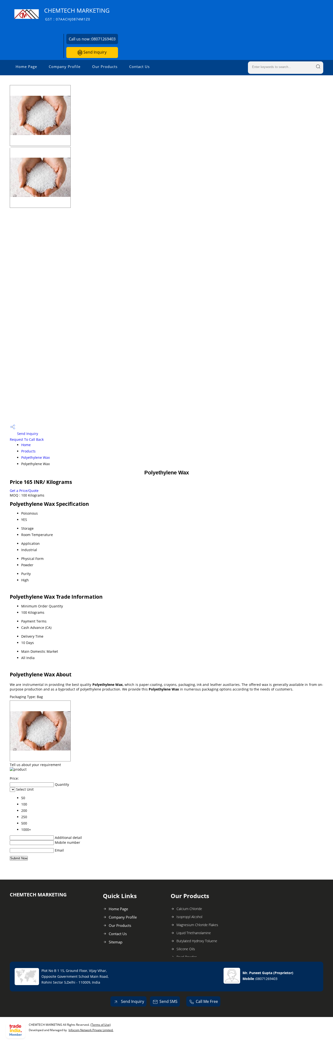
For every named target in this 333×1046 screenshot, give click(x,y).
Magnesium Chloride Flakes (197, 924)
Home (26, 444)
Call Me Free (207, 1001)
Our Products (105, 66)
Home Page (26, 66)
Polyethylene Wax (35, 457)
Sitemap (115, 942)
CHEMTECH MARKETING (76, 14)
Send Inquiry (94, 52)
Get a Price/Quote (24, 490)
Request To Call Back (27, 439)
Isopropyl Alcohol (189, 916)
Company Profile (64, 66)
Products (28, 451)
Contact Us (139, 66)
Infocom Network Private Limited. (91, 1030)
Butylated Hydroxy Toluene (196, 941)
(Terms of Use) (100, 1025)
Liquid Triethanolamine (193, 933)
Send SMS (168, 1001)
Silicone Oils (185, 949)
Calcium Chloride (189, 908)
